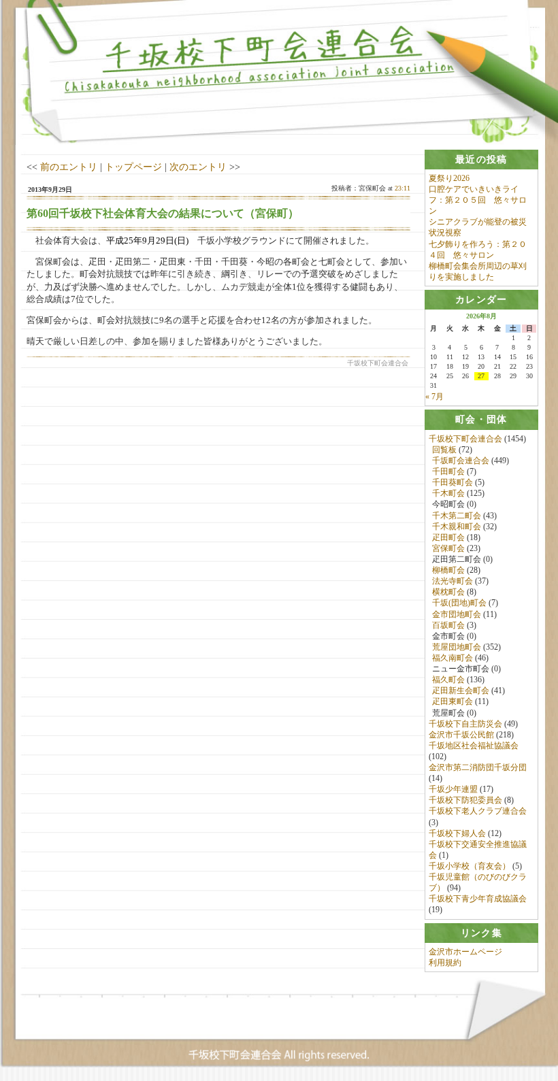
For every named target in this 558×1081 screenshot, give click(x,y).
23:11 (402, 188)
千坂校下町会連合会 (465, 439)
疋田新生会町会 (460, 690)
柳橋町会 (448, 570)
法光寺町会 (452, 581)
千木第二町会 (456, 516)
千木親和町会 (456, 526)
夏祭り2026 (449, 178)
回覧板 (444, 450)
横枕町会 (448, 592)
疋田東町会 (452, 701)
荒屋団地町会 (456, 647)
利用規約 (445, 963)
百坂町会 (448, 625)
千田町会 (448, 471)
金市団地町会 (456, 614)
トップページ (133, 166)
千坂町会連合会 (460, 460)
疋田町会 (448, 537)
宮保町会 (448, 548)
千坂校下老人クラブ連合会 (478, 811)
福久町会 (448, 680)
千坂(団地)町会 (459, 603)
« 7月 (434, 397)
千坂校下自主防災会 (465, 724)
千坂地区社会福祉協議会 (474, 746)
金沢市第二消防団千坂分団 (478, 767)
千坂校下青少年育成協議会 (478, 899)
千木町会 (448, 493)
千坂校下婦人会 (457, 833)
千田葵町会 (452, 482)
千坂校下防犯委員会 (465, 800)
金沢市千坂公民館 (461, 735)
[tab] (482, 159)
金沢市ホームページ (465, 952)
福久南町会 (452, 658)
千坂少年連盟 (453, 789)
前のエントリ (68, 166)
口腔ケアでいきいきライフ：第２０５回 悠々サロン (478, 200)
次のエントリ (198, 166)
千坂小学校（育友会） (469, 866)
